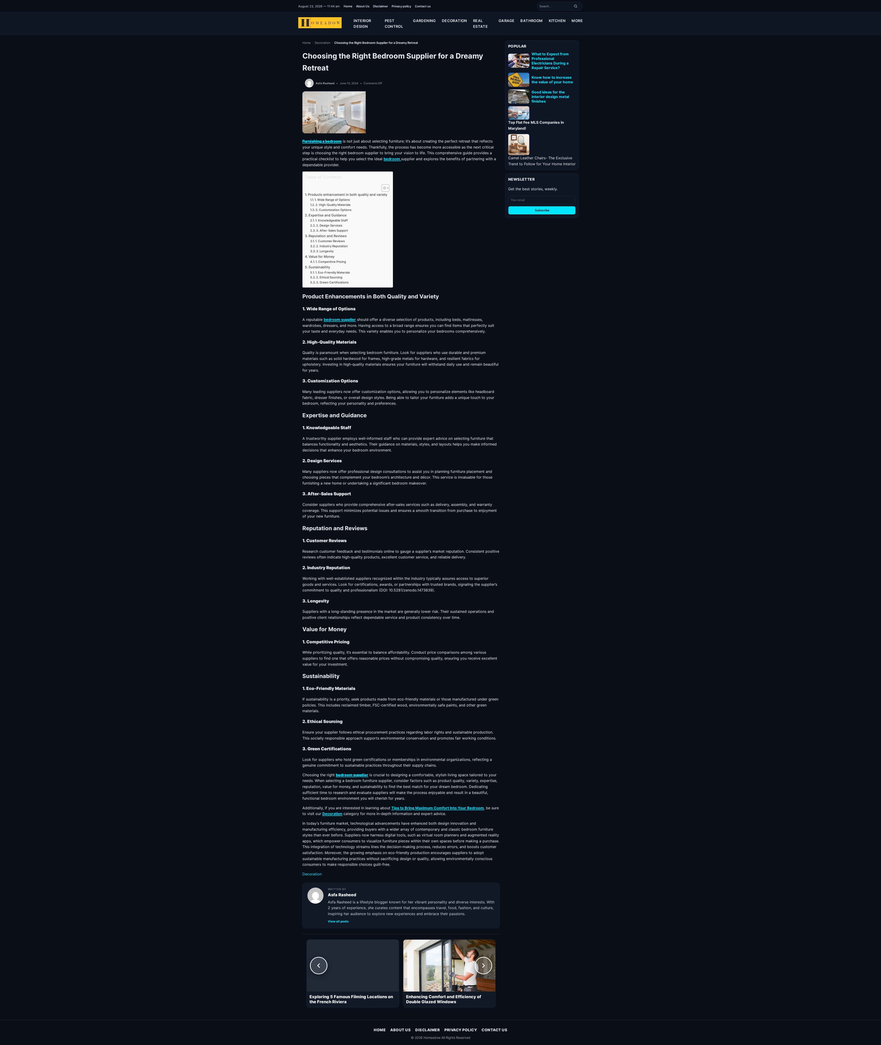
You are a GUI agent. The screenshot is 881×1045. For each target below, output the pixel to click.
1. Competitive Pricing (331, 261)
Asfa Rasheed (325, 83)
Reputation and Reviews (328, 236)
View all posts (338, 921)
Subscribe (542, 210)
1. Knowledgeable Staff (331, 220)
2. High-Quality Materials (333, 205)
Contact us (423, 6)
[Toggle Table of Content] (383, 188)
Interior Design (362, 23)
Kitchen (557, 20)
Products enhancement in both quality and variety (348, 194)
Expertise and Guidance (328, 215)
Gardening (424, 20)
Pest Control (394, 23)
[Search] (575, 6)
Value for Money (322, 256)
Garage (506, 20)
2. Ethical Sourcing (329, 277)
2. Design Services (329, 225)
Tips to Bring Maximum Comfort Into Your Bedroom (437, 808)
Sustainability (320, 267)
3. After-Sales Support (332, 230)
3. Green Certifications (332, 282)
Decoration (454, 20)
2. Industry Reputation (332, 246)
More (577, 20)
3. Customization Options (333, 210)
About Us (362, 6)
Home (348, 6)
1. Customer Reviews (330, 241)
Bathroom (531, 20)
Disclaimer (380, 6)
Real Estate (480, 23)
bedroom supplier (340, 319)
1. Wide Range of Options (333, 200)
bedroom (392, 159)
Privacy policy (401, 6)
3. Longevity (325, 251)
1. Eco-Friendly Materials (333, 272)
